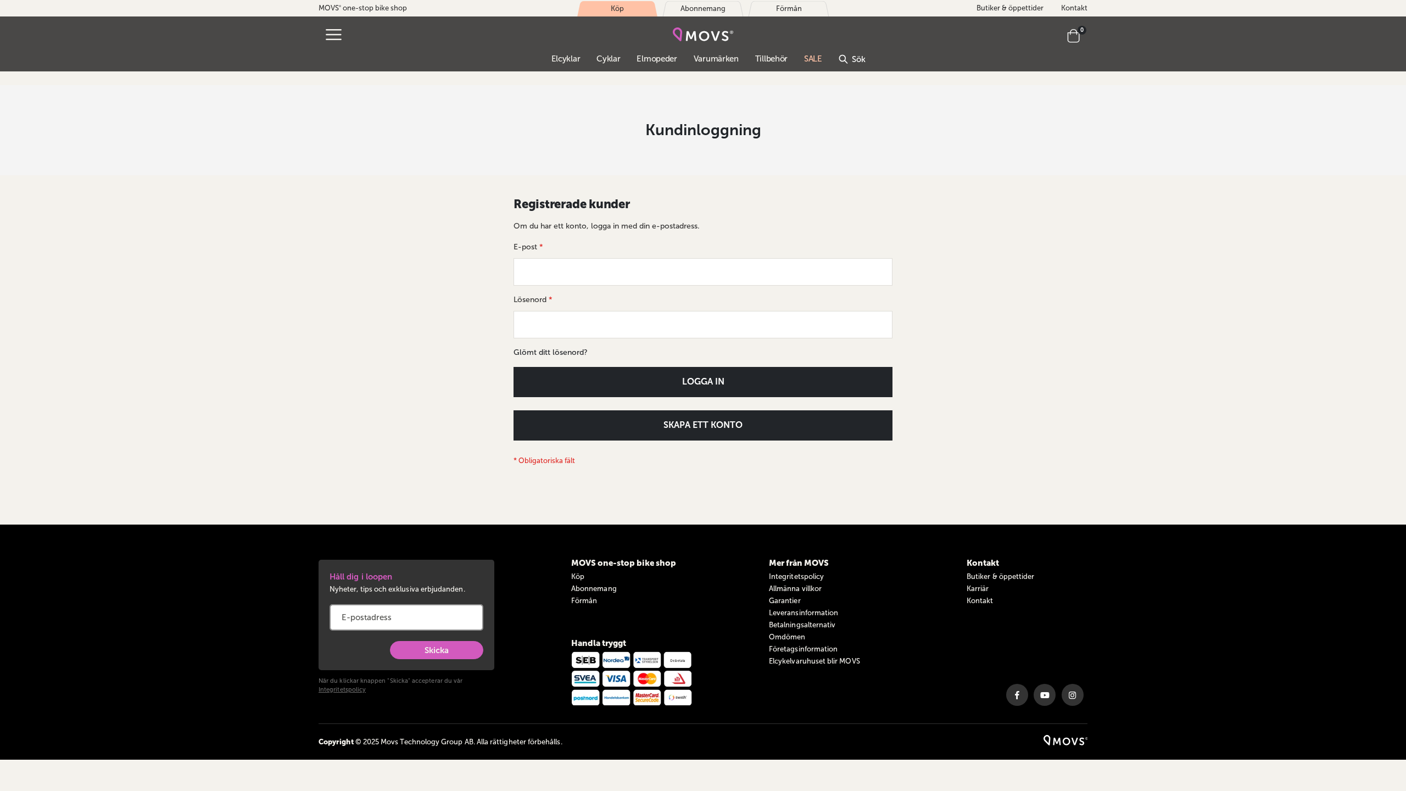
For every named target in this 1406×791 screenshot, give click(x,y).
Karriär (978, 588)
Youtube (1045, 695)
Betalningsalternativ (802, 625)
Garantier (785, 601)
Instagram (1073, 695)
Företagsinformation (803, 649)
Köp (577, 576)
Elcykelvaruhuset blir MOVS (814, 661)
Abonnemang (594, 588)
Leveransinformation (803, 613)
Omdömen (787, 637)
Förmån (584, 601)
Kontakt (1074, 8)
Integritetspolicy (342, 689)
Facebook (1017, 695)
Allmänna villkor (795, 588)
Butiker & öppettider (1010, 8)
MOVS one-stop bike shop (363, 8)
